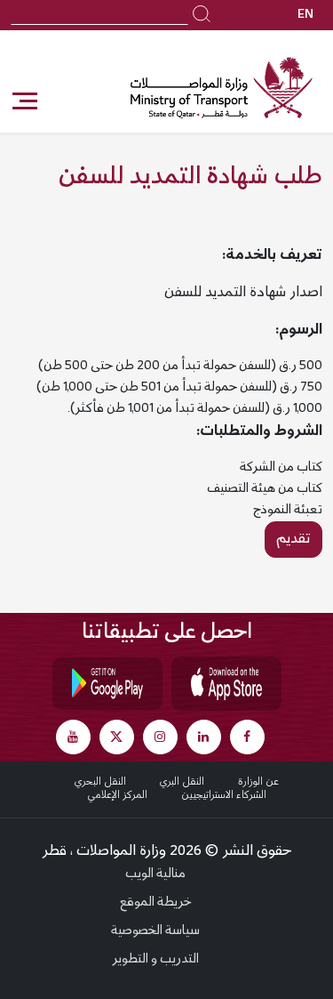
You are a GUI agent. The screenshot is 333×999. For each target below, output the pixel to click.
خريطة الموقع (156, 903)
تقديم (293, 539)
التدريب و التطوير (155, 960)
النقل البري (182, 782)
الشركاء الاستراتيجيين (223, 795)
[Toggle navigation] (24, 101)
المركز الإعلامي (117, 795)
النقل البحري (100, 782)
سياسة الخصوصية (155, 931)
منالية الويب (155, 874)
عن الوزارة (258, 782)
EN (305, 15)
